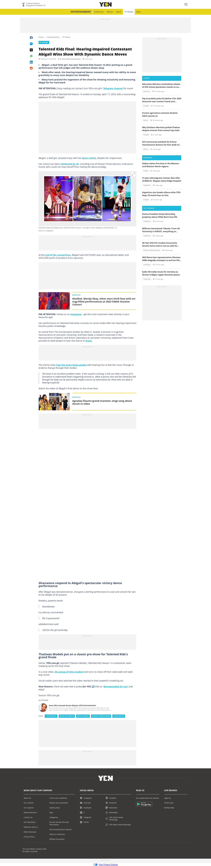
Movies (110, 11)
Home (41, 37)
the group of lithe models (69, 671)
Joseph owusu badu (101, 716)
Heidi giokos (83, 716)
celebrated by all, (69, 163)
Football (146, 106)
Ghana (145, 149)
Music (118, 11)
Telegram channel (113, 88)
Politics (145, 120)
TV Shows (128, 11)
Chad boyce (118, 716)
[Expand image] (133, 174)
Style (138, 11)
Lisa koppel (51, 716)
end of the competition (58, 254)
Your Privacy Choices (108, 864)
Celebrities (99, 11)
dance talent (89, 158)
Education (146, 91)
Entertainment (81, 11)
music (88, 340)
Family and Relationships (151, 250)
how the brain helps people (71, 364)
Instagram (76, 314)
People (145, 171)
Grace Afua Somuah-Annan (71, 59)
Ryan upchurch (67, 716)
